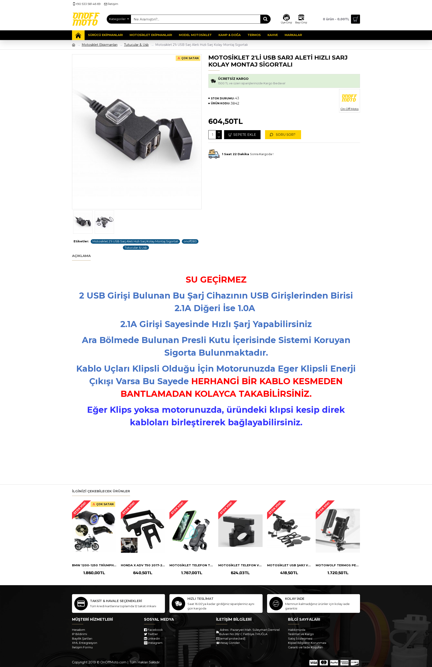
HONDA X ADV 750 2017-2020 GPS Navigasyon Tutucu (143, 565)
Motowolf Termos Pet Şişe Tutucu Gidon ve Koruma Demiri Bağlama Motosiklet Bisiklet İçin (338, 565)
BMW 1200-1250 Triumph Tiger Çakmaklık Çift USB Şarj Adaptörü (94, 565)
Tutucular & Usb (136, 45)
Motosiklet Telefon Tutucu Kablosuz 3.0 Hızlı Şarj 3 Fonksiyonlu (191, 565)
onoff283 (190, 241)
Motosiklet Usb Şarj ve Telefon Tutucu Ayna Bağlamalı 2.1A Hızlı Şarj (289, 565)
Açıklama (81, 256)
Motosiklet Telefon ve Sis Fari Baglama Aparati (240, 565)
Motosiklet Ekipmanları (99, 45)
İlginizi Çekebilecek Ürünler (101, 491)
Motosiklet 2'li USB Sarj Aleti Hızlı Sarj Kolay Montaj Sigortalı (135, 241)
